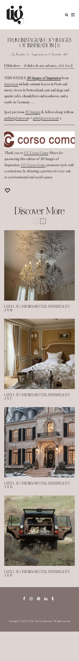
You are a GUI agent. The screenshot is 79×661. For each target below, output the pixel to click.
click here (64, 65)
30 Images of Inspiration (44, 78)
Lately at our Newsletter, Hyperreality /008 (37, 308)
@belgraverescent (46, 118)
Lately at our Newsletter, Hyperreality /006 (37, 485)
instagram (11, 84)
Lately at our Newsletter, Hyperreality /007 (37, 397)
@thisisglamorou (16, 118)
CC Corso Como (36, 152)
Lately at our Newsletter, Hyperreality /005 (37, 574)
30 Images (32, 112)
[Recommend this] (8, 190)
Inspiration (37, 54)
